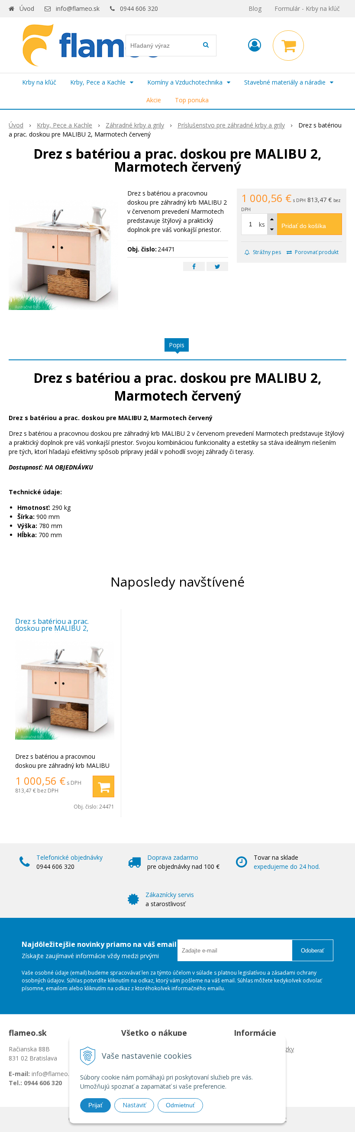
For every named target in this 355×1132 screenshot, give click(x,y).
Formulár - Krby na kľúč (307, 8)
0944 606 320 (139, 8)
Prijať (95, 1105)
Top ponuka (192, 100)
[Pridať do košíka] (103, 786)
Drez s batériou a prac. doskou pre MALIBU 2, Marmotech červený (52, 628)
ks (262, 224)
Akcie (153, 100)
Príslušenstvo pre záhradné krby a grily (231, 125)
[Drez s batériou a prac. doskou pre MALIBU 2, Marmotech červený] (64, 254)
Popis (176, 345)
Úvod (26, 8)
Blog (254, 8)
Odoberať (312, 950)
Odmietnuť (180, 1105)
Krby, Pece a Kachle (64, 125)
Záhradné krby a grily (135, 125)
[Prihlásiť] (254, 45)
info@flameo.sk (78, 8)
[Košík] (288, 45)
